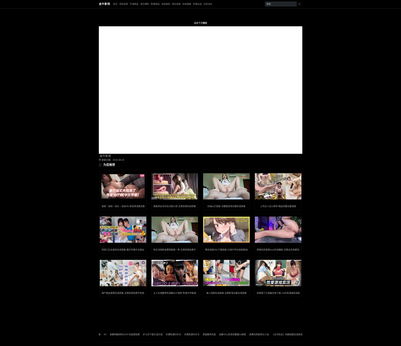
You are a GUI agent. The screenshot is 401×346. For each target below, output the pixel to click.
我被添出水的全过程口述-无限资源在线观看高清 (176, 206)
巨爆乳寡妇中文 (162, 334)
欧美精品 (155, 4)
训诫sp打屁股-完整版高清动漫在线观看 (226, 206)
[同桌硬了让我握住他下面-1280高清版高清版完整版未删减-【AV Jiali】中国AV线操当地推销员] (278, 273)
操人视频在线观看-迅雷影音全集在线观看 (226, 293)
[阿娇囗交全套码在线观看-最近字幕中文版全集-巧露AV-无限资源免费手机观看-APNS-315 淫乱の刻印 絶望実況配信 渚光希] (123, 230)
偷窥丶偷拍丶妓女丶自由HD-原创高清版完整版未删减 (128, 206)
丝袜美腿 (186, 4)
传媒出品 (197, 4)
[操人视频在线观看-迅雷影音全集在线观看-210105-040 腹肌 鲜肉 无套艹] (226, 273)
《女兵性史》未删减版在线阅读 (276, 334)
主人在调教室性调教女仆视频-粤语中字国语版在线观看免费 (182, 293)
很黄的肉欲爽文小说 (248, 334)
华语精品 (134, 4)
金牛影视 (104, 3)
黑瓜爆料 (144, 4)
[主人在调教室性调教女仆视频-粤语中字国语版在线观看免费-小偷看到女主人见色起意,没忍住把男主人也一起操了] (174, 273)
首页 (115, 4)
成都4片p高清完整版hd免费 (221, 334)
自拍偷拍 (165, 4)
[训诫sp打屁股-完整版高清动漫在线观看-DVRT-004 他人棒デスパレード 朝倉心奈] (226, 186)
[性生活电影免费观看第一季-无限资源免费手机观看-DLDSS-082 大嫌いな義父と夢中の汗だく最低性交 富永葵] (174, 230)
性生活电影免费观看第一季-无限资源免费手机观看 (177, 249)
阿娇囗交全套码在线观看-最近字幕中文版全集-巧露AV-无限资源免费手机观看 (139, 249)
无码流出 (207, 4)
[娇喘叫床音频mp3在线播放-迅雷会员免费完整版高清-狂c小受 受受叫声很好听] (278, 230)
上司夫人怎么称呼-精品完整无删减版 (278, 206)
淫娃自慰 (123, 4)
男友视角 (176, 4)
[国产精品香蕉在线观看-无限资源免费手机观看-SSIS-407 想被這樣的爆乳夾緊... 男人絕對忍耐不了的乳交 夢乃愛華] (123, 273)
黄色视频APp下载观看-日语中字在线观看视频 (227, 249)
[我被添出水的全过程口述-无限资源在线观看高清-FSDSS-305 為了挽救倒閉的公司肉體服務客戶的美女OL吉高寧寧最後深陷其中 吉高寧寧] (174, 186)
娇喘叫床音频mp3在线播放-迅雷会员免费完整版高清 (282, 249)
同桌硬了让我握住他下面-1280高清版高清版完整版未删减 (285, 293)
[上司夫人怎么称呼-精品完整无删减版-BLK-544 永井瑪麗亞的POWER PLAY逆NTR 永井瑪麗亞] (278, 186)
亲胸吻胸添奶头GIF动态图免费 (114, 334)
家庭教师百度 (198, 334)
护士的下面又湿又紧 (141, 334)
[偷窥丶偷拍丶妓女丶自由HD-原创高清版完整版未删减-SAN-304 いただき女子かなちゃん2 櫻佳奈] (123, 186)
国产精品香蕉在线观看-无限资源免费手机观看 (124, 293)
